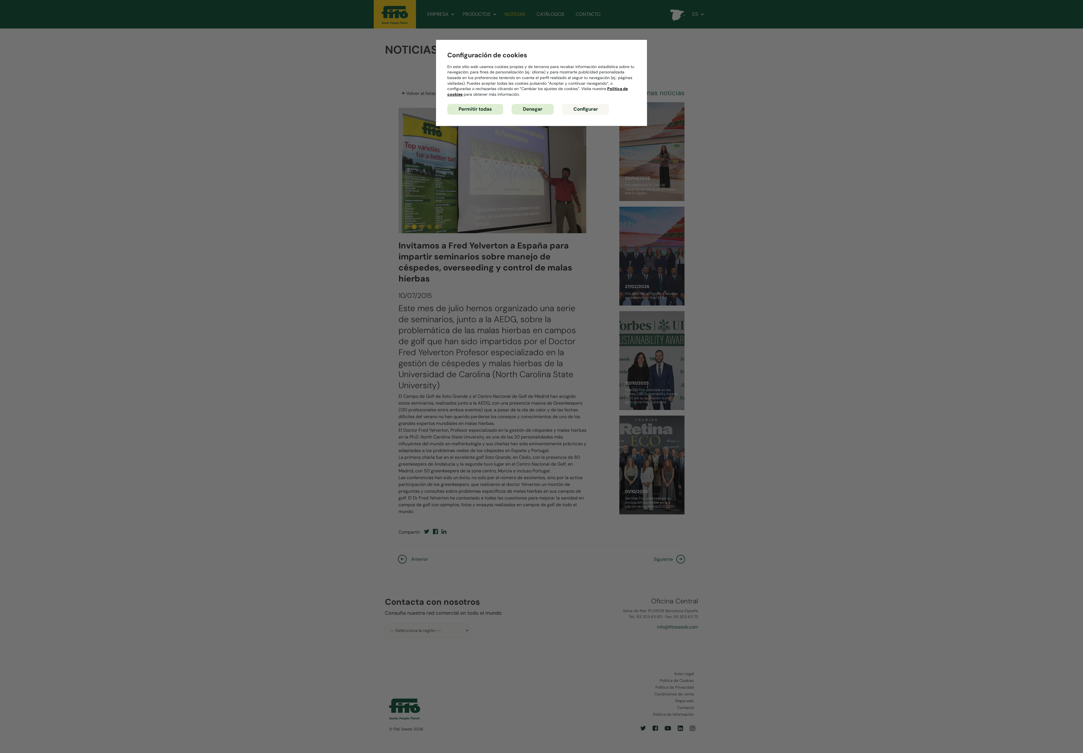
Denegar (532, 109)
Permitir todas (475, 109)
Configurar (585, 109)
